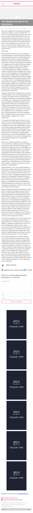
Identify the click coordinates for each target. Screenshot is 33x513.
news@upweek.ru (23, 494)
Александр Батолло (7, 506)
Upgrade (16, 4)
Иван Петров (11, 265)
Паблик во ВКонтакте (10, 498)
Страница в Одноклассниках (12, 500)
